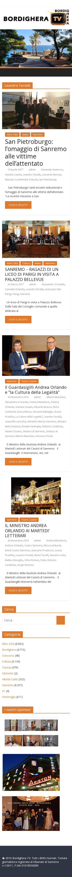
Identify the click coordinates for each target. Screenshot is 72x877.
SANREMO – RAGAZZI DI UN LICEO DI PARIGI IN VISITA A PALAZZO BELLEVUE (32, 274)
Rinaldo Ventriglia (31, 426)
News (25, 134)
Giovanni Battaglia (43, 411)
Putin (43, 560)
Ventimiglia (9, 697)
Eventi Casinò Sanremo (17, 550)
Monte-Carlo (10, 679)
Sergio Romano (25, 565)
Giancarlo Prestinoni (42, 550)
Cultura (26, 263)
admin (32, 169)
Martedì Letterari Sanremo (41, 421)
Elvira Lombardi (52, 545)
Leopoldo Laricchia (15, 421)
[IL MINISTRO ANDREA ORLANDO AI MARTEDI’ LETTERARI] (36, 480)
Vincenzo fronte (44, 436)
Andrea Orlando (14, 545)
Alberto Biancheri (55, 397)
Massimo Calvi (57, 555)
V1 (3, 691)
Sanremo (38, 134)
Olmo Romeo (31, 560)
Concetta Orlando (15, 289)
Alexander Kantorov (52, 169)
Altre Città (12, 134)
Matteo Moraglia (14, 560)
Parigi (16, 294)
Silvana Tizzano (13, 431)
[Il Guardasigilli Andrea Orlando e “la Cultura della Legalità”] (36, 337)
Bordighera (9, 649)
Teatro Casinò (29, 381)
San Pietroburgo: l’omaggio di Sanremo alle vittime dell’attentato (36, 152)
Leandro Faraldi (31, 174)
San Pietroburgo (48, 179)
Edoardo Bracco (43, 407)
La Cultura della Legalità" (29, 416)
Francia (6, 667)
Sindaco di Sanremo (34, 431)
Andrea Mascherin (39, 402)
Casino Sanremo (33, 545)
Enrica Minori (24, 411)
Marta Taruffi (41, 555)
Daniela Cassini (13, 174)
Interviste (8, 673)
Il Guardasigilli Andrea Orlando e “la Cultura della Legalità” (36, 389)
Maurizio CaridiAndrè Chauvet (21, 179)
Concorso (8, 655)
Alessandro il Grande (53, 284)
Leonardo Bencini (51, 174)
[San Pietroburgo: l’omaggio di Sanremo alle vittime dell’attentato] (36, 94)
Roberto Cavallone (52, 426)
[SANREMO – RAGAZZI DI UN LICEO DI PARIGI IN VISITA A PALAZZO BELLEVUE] (36, 223)
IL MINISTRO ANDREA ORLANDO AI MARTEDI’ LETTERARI (27, 530)
